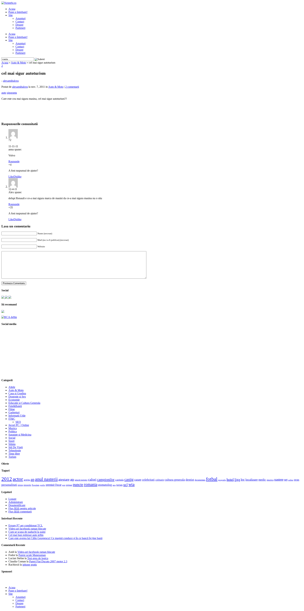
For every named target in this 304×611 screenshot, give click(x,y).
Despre (19, 24)
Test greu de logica (37, 558)
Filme (11, 409)
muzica (270, 480)
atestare (63, 479)
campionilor (106, 479)
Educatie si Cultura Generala (24, 402)
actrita (27, 479)
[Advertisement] (152, 108)
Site (10, 15)
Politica (12, 431)
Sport (11, 440)
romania (90, 484)
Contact (19, 21)
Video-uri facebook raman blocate (27, 528)
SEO (18, 421)
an (32, 479)
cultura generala (175, 479)
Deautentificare (16, 505)
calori (92, 479)
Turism (12, 456)
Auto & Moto (18, 62)
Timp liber (14, 453)
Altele (11, 387)
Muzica (12, 428)
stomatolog (105, 484)
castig (129, 479)
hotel (230, 479)
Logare (12, 498)
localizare (251, 479)
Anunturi (20, 18)
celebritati (148, 479)
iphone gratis (30, 564)
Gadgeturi (14, 412)
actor (18, 479)
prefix (42, 485)
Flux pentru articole (22, 508)
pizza (20, 485)
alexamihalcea (11, 80)
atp (72, 479)
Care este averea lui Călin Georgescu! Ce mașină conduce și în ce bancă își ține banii (55, 538)
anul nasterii (46, 479)
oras (296, 479)
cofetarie (159, 479)
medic (262, 479)
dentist (190, 479)
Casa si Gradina (17, 393)
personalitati (9, 484)
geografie (222, 480)
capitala (119, 479)
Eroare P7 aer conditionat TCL (25, 525)
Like (11, 176)
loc (243, 479)
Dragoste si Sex (17, 396)
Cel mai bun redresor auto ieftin (25, 535)
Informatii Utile (17, 415)
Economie (14, 399)
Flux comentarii (20, 511)
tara (114, 485)
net (285, 479)
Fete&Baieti (15, 406)
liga (237, 479)
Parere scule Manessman (32, 555)
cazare (137, 479)
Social (11, 437)
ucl (125, 484)
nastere (278, 479)
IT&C (11, 418)
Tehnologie (14, 450)
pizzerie (27, 485)
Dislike (17, 176)
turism (119, 484)
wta (131, 484)
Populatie (35, 485)
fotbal (211, 479)
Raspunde (14, 161)
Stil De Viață (15, 447)
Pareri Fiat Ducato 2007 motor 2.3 (48, 561)
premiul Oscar (53, 484)
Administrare (15, 502)
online (290, 480)
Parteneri (20, 27)
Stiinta (11, 444)
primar (69, 485)
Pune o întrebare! (17, 12)
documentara (200, 480)
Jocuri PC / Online (18, 425)
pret (63, 485)
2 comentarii (72, 86)
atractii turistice (81, 480)
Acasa (11, 8)
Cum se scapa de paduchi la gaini (26, 531)
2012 (6, 479)
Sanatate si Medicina (19, 434)
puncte (78, 484)
